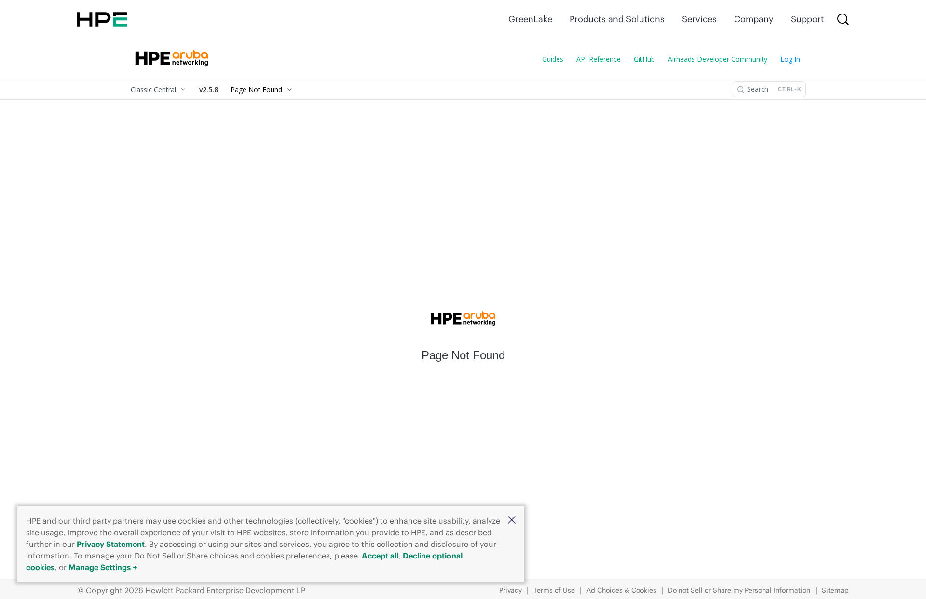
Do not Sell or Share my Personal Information (739, 590)
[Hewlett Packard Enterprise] (102, 19)
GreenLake (530, 19)
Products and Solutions (617, 19)
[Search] (843, 19)
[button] (512, 520)
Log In (790, 59)
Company (754, 19)
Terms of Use (554, 590)
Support (807, 19)
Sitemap (835, 590)
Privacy (510, 590)
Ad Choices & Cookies (621, 590)
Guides (552, 59)
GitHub (644, 59)
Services (699, 19)
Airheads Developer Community (717, 59)
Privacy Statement (111, 544)
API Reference (598, 59)
